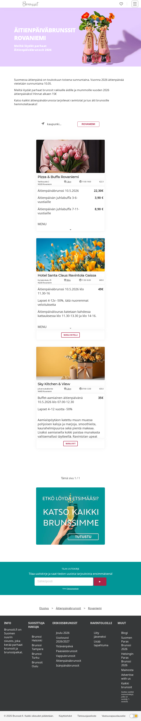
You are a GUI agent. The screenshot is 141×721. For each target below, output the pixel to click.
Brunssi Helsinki (37, 638)
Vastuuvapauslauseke (114, 715)
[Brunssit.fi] (70, 516)
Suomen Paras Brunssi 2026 (126, 643)
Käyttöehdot (65, 715)
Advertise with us (127, 676)
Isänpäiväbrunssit (67, 665)
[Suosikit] (121, 4)
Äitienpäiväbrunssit (68, 608)
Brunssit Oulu (37, 664)
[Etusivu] (30, 3)
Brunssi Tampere (37, 647)
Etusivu (44, 608)
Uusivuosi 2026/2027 (62, 639)
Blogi (124, 633)
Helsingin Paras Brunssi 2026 (127, 659)
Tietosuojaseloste (73, 589)
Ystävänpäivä (64, 646)
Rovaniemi (88, 124)
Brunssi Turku (37, 655)
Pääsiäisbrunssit (66, 651)
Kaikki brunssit (126, 685)
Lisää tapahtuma (101, 643)
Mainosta (127, 670)
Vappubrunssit (65, 656)
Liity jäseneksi (100, 635)
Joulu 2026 (62, 633)
